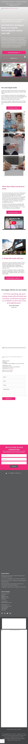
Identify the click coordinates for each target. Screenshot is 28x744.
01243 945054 (18, 4)
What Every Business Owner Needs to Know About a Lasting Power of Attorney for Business (12, 584)
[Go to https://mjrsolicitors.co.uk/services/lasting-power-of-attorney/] (14, 144)
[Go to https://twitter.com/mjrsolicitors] (7, 613)
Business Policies (10, 729)
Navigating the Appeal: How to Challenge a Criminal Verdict (13, 587)
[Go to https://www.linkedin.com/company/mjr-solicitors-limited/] (10, 613)
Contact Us (11, 4)
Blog (7, 4)
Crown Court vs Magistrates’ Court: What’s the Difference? (13, 578)
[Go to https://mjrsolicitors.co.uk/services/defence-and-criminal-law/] (14, 166)
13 (18, 347)
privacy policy (22, 452)
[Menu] (25, 56)
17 (23, 347)
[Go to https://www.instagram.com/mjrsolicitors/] (4, 613)
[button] (14, 108)
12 (17, 347)
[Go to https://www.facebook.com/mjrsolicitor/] (2, 613)
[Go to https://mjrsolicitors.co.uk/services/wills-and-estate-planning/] (14, 122)
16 (22, 347)
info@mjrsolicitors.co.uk (14, 5)
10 (14, 347)
